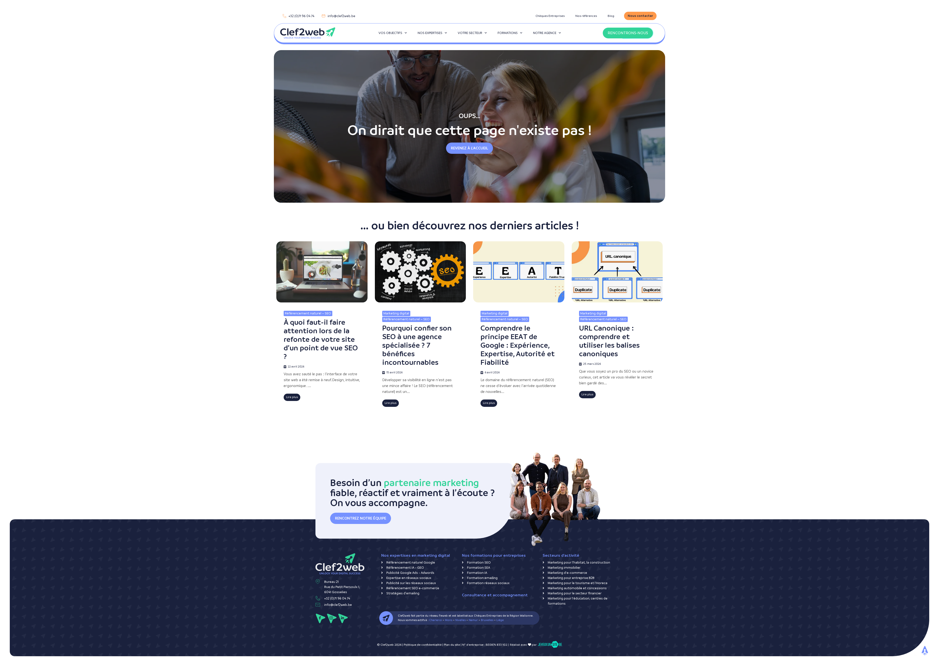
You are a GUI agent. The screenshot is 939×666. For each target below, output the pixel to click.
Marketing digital (396, 313)
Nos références (586, 16)
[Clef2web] (307, 33)
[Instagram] (332, 618)
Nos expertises (430, 33)
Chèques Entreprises (550, 16)
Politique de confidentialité (423, 644)
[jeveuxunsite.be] (549, 644)
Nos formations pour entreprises (494, 555)
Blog (611, 16)
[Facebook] (320, 618)
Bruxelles (487, 620)
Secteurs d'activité (561, 555)
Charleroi (435, 620)
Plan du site (452, 644)
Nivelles (460, 620)
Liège (500, 620)
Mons (448, 620)
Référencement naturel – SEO (308, 313)
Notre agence (544, 33)
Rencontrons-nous (628, 33)
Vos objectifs (390, 33)
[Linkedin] (343, 618)
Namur (473, 620)
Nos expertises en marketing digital (415, 555)
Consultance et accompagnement (495, 595)
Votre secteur (470, 33)
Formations (508, 33)
